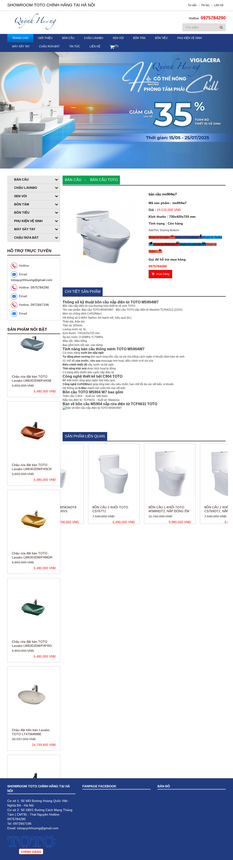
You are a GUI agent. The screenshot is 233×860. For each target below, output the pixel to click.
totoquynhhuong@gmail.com (31, 280)
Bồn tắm (139, 38)
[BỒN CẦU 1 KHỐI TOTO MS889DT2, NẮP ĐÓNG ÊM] (145, 473)
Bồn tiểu (161, 38)
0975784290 (213, 17)
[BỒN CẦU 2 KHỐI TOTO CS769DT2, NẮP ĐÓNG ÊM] (201, 473)
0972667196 (40, 305)
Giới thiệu (45, 38)
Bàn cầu (68, 38)
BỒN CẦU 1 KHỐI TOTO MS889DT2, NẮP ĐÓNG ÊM (144, 509)
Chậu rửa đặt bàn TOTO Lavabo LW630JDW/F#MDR (32, 484)
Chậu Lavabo (93, 38)
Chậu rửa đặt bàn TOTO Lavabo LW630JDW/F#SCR (32, 395)
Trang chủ (20, 38)
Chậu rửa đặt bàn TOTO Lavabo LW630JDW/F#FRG (32, 572)
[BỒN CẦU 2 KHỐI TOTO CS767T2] (89, 473)
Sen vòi (118, 38)
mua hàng (162, 274)
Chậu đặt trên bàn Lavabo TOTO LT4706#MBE (31, 660)
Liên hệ (95, 46)
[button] (162, 237)
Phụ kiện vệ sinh (189, 38)
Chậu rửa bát (49, 46)
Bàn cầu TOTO (104, 180)
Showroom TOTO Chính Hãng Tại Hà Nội (51, 5)
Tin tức (74, 46)
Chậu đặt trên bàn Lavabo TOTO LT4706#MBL (31, 749)
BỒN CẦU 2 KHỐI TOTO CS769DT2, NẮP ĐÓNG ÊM (200, 509)
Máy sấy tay (21, 46)
